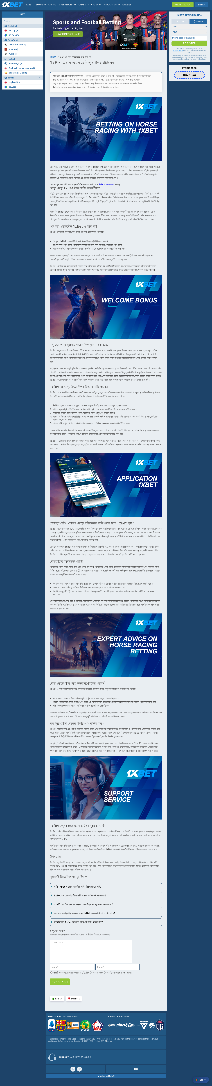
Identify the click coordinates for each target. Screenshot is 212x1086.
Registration (182, 4)
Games (82, 4)
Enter (201, 4)
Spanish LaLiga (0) (18, 73)
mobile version (106, 1076)
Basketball (12, 26)
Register (189, 43)
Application (110, 4)
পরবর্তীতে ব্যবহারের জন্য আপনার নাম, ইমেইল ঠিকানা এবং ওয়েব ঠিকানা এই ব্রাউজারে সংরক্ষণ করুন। (93, 972)
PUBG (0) (13, 54)
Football (11, 59)
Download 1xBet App (68, 34)
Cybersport (66, 4)
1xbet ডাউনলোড (106, 184)
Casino (52, 4)
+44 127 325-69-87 (80, 1057)
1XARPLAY (189, 74)
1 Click (181, 21)
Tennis (11, 78)
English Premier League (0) (22, 68)
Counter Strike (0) (17, 45)
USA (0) (12, 87)
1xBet (29, 4)
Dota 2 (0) (13, 49)
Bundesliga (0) (16, 63)
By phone (199, 21)
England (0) (14, 82)
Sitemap (108, 1041)
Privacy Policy (178, 50)
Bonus (39, 4)
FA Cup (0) (13, 30)
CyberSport (13, 40)
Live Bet (126, 4)
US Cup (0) (14, 35)
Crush (94, 4)
